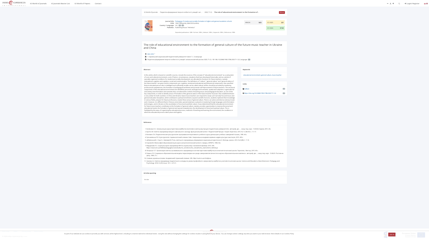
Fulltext (246, 89)
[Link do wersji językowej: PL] (425, 3)
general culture (266, 75)
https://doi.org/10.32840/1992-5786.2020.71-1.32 (260, 93)
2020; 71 (208, 12)
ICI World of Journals (151, 12)
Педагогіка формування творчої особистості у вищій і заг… (181, 12)
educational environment (251, 75)
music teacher (277, 75)
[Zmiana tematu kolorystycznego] (399, 3)
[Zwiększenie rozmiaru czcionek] (394, 3)
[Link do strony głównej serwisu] (14, 3)
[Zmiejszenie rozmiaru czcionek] (386, 3)
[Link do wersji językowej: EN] (427, 3)
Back (282, 12)
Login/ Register (413, 3)
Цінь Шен (150, 54)
